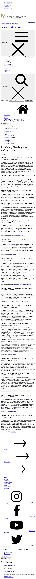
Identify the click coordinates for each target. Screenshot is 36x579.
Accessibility (7, 554)
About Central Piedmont (10, 128)
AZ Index (6, 6)
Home (5, 116)
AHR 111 (16, 284)
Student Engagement (9, 137)
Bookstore (6, 480)
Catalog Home (8, 8)
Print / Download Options (11, 66)
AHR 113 (23, 235)
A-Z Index (7, 61)
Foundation (7, 483)
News (5, 477)
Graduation (7, 140)
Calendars (6, 488)
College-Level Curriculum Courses (13, 119)
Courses (6, 118)
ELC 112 (28, 284)
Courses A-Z (7, 5)
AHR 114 (13, 354)
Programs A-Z (8, 3)
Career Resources (8, 141)
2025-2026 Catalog (9, 577)
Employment (7, 486)
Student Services (8, 131)
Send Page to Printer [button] (9, 565)
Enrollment (7, 129)
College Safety (8, 482)
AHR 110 (16, 235)
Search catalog (4, 57)
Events (6, 479)
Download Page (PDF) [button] (10, 571)
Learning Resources (9, 138)
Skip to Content (8, 2)
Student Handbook (9, 135)
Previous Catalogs (9, 143)
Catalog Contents (8, 126)
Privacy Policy (8, 552)
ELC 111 (22, 284)
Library (6, 485)
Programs (6, 132)
